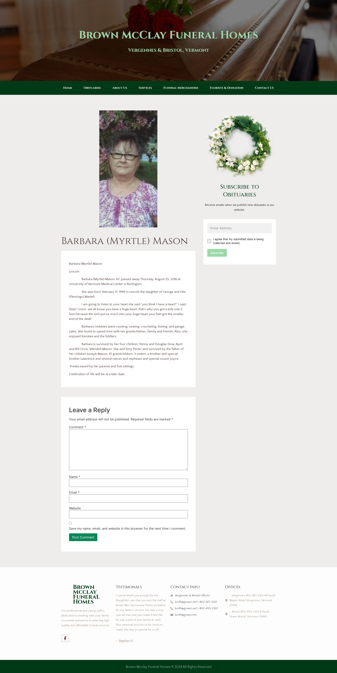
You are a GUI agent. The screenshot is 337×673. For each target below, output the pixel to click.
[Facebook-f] (65, 638)
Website (75, 508)
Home (67, 88)
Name (74, 476)
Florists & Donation (226, 88)
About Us (119, 88)
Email (74, 492)
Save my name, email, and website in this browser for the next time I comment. (127, 528)
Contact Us (264, 88)
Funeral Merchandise (180, 88)
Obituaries (92, 88)
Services (145, 88)
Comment (77, 427)
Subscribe (216, 252)
